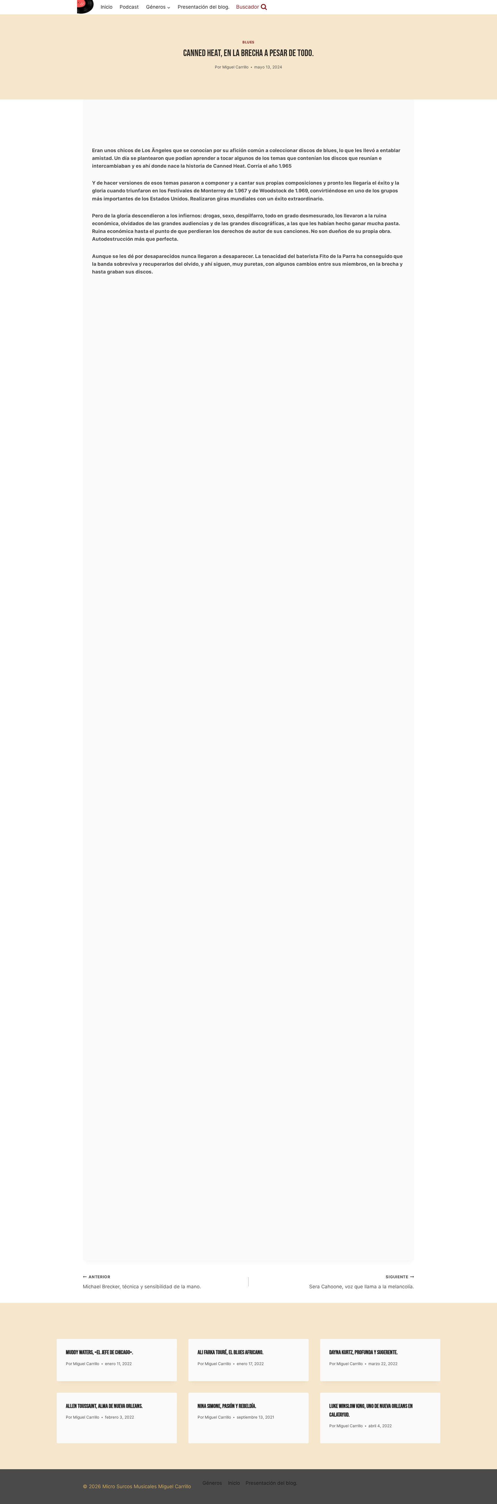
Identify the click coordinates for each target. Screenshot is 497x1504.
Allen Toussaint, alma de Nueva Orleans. (104, 1406)
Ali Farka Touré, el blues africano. (230, 1352)
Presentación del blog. (204, 7)
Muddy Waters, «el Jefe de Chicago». (99, 1352)
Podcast (129, 7)
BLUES (248, 42)
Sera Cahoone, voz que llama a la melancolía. (361, 1282)
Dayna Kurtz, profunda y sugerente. (363, 1352)
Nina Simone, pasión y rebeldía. (227, 1406)
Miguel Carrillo (235, 67)
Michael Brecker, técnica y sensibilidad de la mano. (142, 1282)
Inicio (106, 7)
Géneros (212, 1483)
